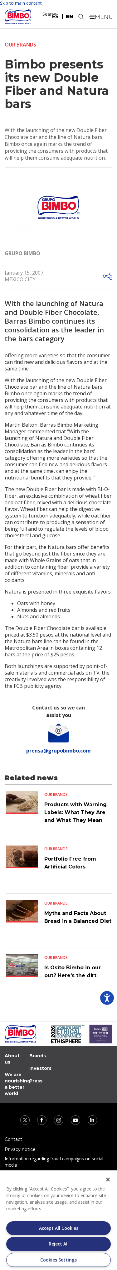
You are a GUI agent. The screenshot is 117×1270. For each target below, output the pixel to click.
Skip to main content (21, 3)
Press (35, 1081)
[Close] (108, 1179)
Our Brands (20, 44)
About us (12, 1059)
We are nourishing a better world (17, 1084)
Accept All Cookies (58, 1228)
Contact (13, 1139)
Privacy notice (20, 1149)
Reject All (59, 1244)
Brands (37, 1056)
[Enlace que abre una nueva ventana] (25, 1120)
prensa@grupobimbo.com (58, 750)
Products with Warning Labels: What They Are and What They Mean (75, 812)
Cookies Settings (58, 1260)
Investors (40, 1068)
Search (49, 14)
